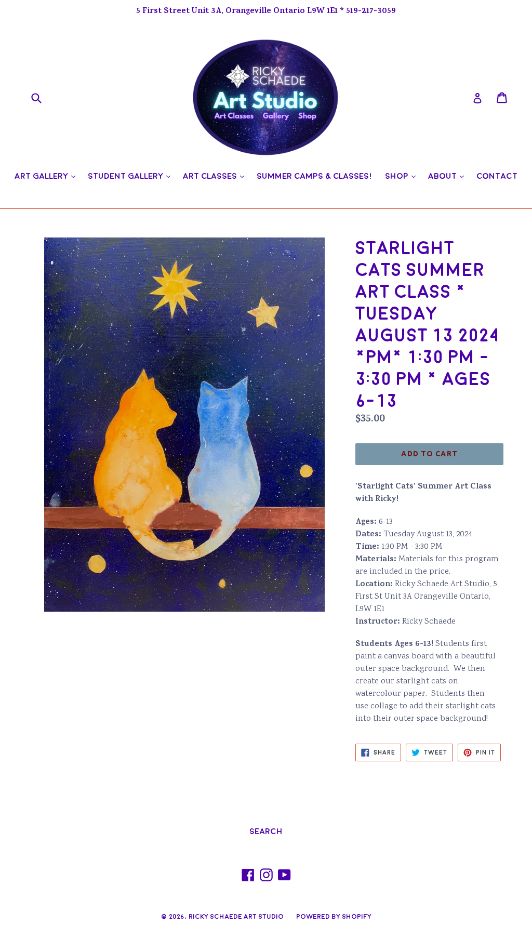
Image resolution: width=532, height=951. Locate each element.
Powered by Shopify (333, 916)
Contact (496, 176)
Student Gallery (132, 175)
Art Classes (216, 175)
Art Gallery (48, 175)
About (448, 175)
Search (266, 831)
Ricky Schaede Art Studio (236, 916)
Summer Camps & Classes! (315, 176)
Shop (403, 175)
